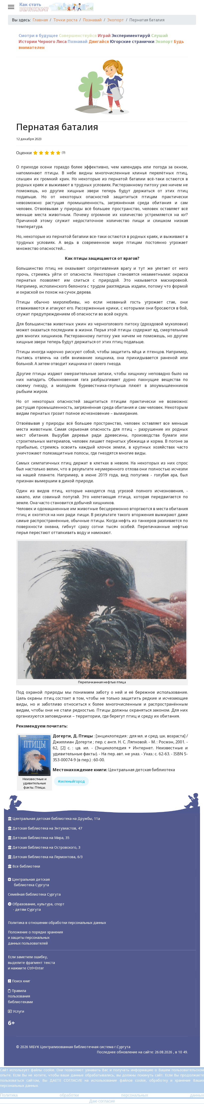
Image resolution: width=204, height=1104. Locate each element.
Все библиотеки (26, 866)
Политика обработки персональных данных (102, 1095)
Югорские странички (132, 41)
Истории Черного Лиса (43, 41)
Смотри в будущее (38, 35)
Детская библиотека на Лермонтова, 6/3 (47, 856)
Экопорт (164, 41)
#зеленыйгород (71, 781)
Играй (104, 35)
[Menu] (11, 7)
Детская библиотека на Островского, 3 (46, 847)
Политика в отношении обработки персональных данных (57, 922)
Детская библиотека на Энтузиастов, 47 (47, 828)
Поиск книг (20, 981)
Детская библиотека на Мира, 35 (40, 837)
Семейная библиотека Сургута (34, 894)
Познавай (78, 41)
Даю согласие (102, 1101)
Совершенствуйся (78, 35)
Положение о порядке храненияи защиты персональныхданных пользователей (35, 938)
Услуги (18, 1011)
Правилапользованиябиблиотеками (20, 996)
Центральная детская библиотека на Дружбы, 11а (56, 818)
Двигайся (99, 41)
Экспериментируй (131, 35)
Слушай (159, 35)
